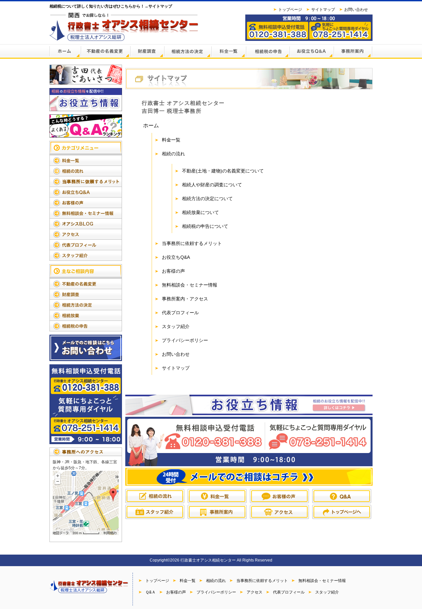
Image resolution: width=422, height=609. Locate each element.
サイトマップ (323, 9)
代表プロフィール (180, 312)
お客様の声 (173, 271)
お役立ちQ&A (176, 257)
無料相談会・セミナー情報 (189, 285)
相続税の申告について (205, 226)
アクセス (254, 592)
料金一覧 (171, 139)
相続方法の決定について (207, 198)
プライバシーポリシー (185, 340)
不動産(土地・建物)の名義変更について (223, 170)
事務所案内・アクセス (185, 298)
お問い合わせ (356, 9)
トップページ (290, 9)
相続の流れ (173, 153)
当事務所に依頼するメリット (192, 243)
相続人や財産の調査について (212, 184)
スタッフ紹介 (176, 326)
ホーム (151, 125)
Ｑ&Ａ (150, 592)
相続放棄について (200, 212)
